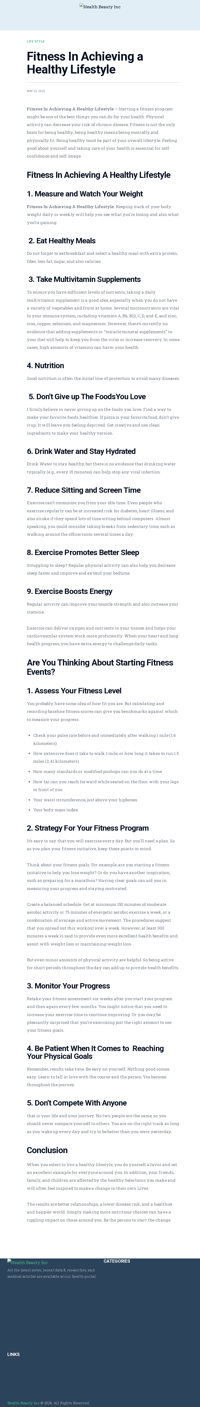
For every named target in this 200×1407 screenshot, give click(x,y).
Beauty (109, 1273)
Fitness (110, 1305)
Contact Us (16, 1377)
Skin (107, 1348)
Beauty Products (117, 1284)
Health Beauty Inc (23, 1402)
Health (109, 1327)
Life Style (36, 41)
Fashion (110, 1295)
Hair (107, 1316)
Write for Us (17, 1388)
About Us (15, 1366)
